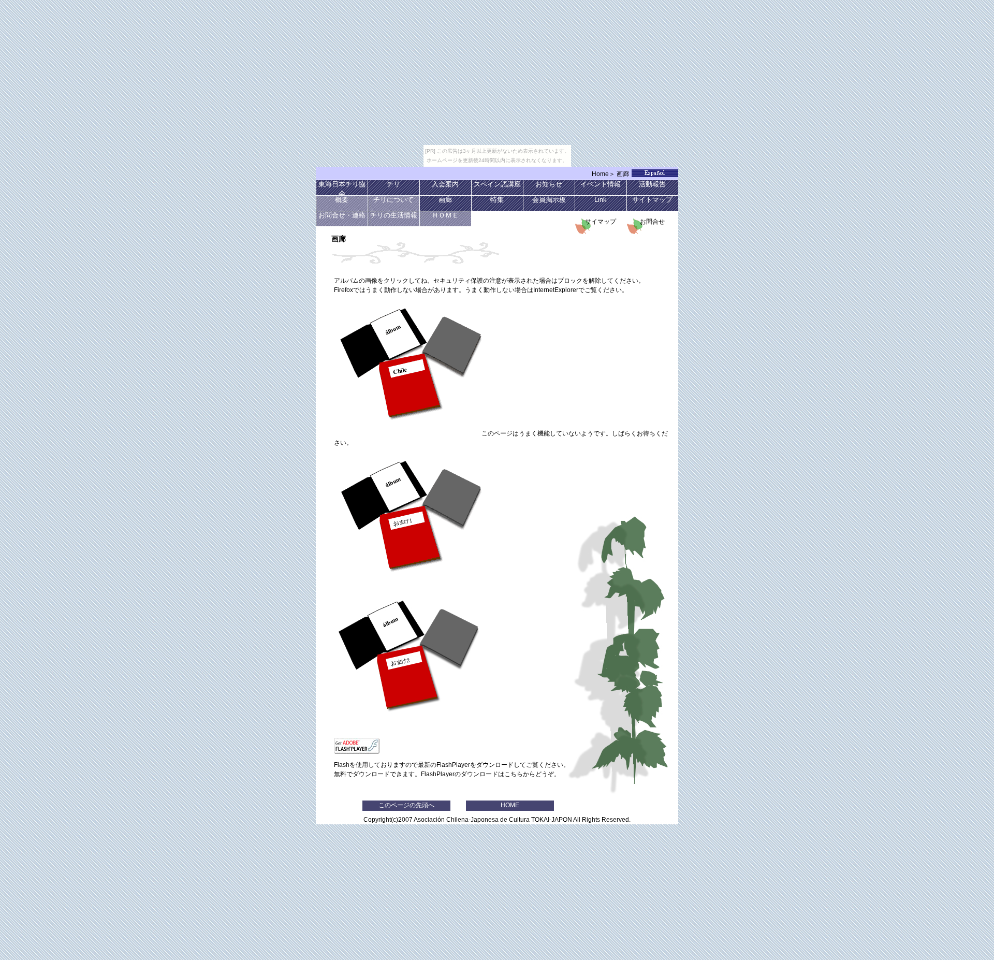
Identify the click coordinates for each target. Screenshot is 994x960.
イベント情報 (600, 184)
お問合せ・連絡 (342, 215)
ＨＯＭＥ (445, 215)
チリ (393, 184)
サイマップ (600, 221)
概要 (341, 199)
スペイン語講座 (497, 184)
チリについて (393, 199)
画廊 (623, 174)
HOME (510, 805)
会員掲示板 (549, 199)
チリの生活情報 (393, 215)
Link (600, 199)
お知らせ (548, 184)
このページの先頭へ (406, 805)
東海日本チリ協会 (342, 188)
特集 (497, 199)
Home (600, 174)
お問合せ (655, 221)
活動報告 (652, 184)
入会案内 (445, 184)
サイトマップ (652, 199)
